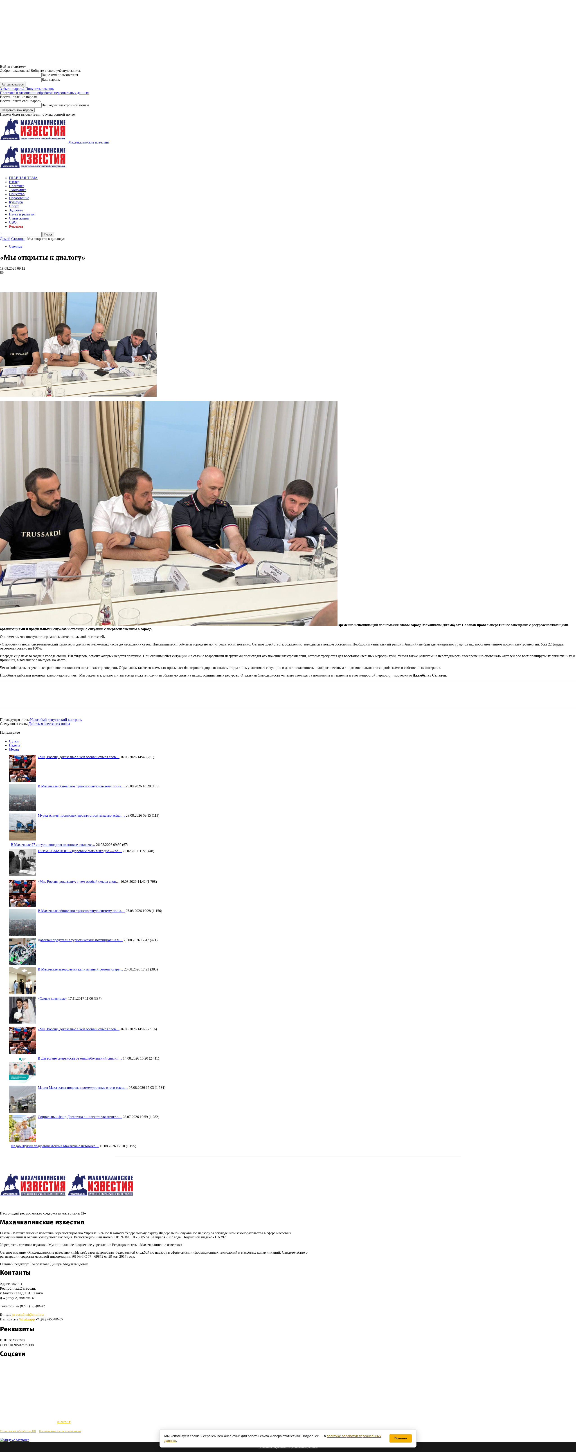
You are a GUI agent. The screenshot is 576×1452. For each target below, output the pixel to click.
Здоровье (16, 210)
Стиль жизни (19, 218)
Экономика (17, 190)
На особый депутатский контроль (56, 720)
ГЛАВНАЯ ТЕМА (23, 178)
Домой (5, 239)
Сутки (14, 741)
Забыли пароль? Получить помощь (27, 89)
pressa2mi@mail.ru (28, 1315)
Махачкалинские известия (42, 1222)
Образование (19, 198)
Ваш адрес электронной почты (65, 105)
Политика (16, 186)
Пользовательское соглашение (60, 1431)
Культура (16, 202)
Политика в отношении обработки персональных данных (44, 93)
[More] (39, 279)
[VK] (23, 279)
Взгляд (14, 182)
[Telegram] (7, 279)
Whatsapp (27, 1319)
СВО (13, 222)
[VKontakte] (12, 1367)
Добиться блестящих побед (49, 724)
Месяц (14, 749)
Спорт (14, 206)
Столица (18, 239)
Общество (17, 194)
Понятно (400, 1438)
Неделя (14, 745)
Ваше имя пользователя (60, 75)
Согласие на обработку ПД (18, 1431)
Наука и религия (21, 214)
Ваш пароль (51, 79)
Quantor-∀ (64, 1422)
